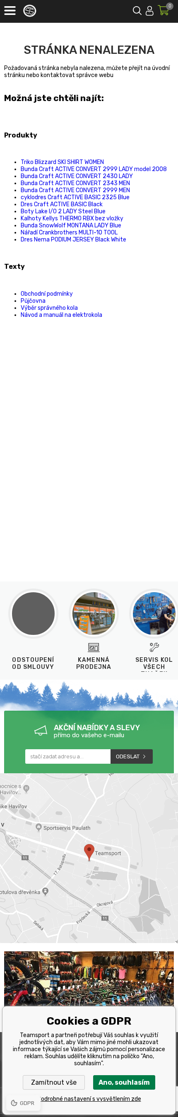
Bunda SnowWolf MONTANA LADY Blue (71, 225)
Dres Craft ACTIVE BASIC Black (62, 204)
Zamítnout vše (54, 1082)
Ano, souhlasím (124, 1082)
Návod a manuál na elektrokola (61, 314)
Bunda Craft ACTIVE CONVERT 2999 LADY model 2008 (94, 169)
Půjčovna (33, 300)
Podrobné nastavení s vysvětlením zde (89, 1099)
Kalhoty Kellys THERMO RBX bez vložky (72, 218)
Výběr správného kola (49, 307)
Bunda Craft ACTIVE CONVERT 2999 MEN (75, 190)
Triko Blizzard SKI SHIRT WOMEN (62, 162)
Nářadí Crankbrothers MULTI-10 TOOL (69, 232)
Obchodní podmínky (47, 293)
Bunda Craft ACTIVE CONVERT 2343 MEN (75, 183)
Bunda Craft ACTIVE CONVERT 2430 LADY (77, 176)
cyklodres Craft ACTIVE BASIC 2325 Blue (75, 197)
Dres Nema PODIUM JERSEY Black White (73, 239)
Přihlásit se (150, 9)
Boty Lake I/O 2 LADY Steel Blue (63, 211)
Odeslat (128, 756)
